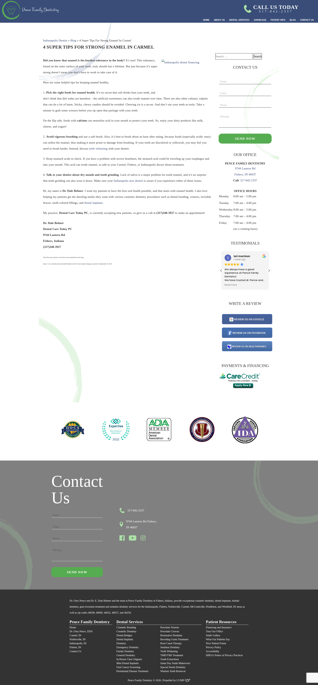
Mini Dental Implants (127, 663)
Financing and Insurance (219, 627)
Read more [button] (231, 284)
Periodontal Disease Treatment (132, 671)
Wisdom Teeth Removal (173, 671)
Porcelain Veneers (169, 627)
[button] (268, 270)
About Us (219, 20)
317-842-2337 (248, 180)
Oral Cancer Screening (128, 667)
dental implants (93, 202)
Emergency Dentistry (127, 647)
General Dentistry (125, 655)
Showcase (260, 20)
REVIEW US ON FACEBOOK (249, 333)
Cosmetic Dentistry (126, 631)
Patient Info (278, 20)
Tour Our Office (214, 631)
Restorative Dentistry (171, 635)
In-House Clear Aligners (129, 659)
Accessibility (212, 651)
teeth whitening (98, 148)
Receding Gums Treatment (174, 639)
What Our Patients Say (218, 639)
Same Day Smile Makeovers (175, 663)
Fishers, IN (75, 647)
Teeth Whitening (169, 651)
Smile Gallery (213, 635)
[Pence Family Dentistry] (30, 10)
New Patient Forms (216, 643)
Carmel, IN (75, 635)
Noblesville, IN (78, 639)
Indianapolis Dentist (55, 40)
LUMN (181, 680)
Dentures (121, 643)
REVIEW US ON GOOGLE (249, 319)
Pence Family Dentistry (90, 622)
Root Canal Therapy (171, 643)
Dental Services (239, 20)
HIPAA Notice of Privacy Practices (224, 655)
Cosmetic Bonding (126, 627)
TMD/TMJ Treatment (171, 655)
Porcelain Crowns (169, 631)
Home (206, 20)
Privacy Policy (213, 647)
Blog (293, 20)
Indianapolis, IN (78, 643)
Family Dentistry (125, 651)
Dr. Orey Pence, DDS (81, 631)
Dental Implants (124, 639)
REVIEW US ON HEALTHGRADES (249, 346)
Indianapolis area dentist (129, 180)
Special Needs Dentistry (173, 667)
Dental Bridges (124, 635)
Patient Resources (221, 622)
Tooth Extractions (169, 659)
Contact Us (307, 20)
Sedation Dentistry (170, 647)
